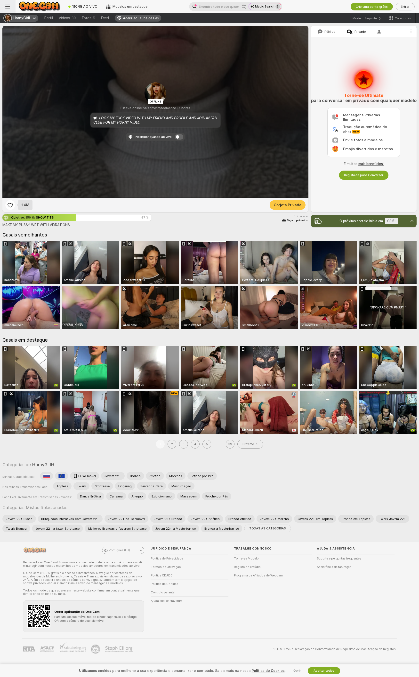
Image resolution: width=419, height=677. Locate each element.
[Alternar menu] (8, 6)
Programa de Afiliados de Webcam (258, 575)
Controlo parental (163, 592)
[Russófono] (46, 476)
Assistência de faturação (334, 567)
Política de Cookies (164, 584)
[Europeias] (61, 476)
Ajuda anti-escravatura (167, 601)
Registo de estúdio (247, 567)
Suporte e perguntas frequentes (339, 558)
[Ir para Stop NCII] (119, 649)
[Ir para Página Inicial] (40, 6)
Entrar (405, 6)
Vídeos (67, 18)
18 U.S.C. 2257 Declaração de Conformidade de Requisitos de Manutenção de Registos (334, 649)
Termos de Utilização (166, 567)
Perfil (48, 18)
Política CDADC (162, 575)
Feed (105, 18)
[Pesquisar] (244, 6)
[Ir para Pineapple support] (96, 649)
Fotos (88, 18)
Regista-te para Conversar (363, 175)
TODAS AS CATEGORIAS (267, 528)
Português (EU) (119, 550)
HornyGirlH (43, 464)
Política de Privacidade (167, 558)
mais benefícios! (371, 164)
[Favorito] (10, 205)
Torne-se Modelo (246, 558)
